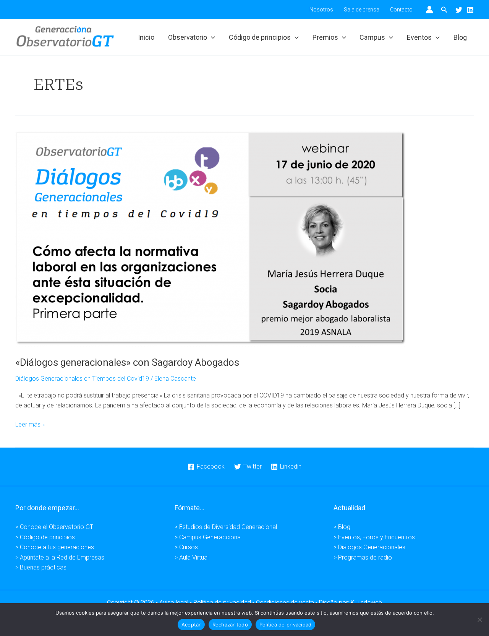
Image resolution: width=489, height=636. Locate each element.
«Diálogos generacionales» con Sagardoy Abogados (127, 362)
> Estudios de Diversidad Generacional (226, 527)
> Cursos (186, 547)
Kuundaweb (366, 602)
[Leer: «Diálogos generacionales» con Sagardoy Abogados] (210, 238)
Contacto (401, 9)
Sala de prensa (361, 9)
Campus (372, 37)
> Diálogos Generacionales (369, 547)
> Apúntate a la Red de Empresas (59, 557)
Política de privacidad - (224, 602)
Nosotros (321, 9)
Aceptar (191, 624)
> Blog (342, 527)
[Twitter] (458, 9)
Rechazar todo (230, 624)
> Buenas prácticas (40, 567)
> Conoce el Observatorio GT (54, 527)
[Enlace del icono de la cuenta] (429, 9)
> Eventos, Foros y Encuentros (374, 537)
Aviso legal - (176, 602)
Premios (325, 37)
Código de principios (260, 37)
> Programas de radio (363, 557)
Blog (460, 37)
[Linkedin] (470, 9)
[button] (444, 10)
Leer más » (30, 425)
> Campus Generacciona (208, 537)
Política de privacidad (285, 624)
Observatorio (187, 37)
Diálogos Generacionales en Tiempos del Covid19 (82, 378)
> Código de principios (45, 537)
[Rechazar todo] (479, 619)
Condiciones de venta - (287, 602)
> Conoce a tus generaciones (54, 547)
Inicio (146, 37)
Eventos (419, 37)
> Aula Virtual (192, 557)
